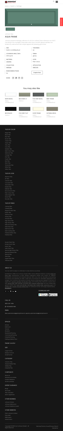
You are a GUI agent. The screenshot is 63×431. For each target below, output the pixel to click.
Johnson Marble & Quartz (12, 406)
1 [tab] (31, 24)
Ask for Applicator (10, 394)
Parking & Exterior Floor (11, 339)
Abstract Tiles (8, 176)
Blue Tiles (7, 137)
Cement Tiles (8, 180)
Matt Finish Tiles (9, 227)
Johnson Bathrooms (10, 404)
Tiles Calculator (9, 392)
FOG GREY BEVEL (38, 99)
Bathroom (8, 327)
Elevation (7, 331)
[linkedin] (13, 291)
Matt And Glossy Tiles (11, 224)
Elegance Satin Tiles (10, 210)
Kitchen (7, 325)
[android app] (43, 295)
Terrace (7, 329)
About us (7, 375)
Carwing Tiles (8, 208)
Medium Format (9, 353)
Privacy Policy (53, 426)
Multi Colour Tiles (9, 151)
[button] (53, 1)
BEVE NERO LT (23, 99)
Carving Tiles (8, 206)
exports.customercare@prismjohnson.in (37, 313)
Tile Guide (7, 390)
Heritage (19, 6)
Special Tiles (8, 254)
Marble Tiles (8, 187)
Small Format (8, 355)
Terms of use (45, 426)
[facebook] (6, 291)
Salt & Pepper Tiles (10, 195)
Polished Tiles (8, 235)
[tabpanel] (31, 17)
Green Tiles (8, 143)
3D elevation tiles (26, 282)
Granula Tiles (8, 218)
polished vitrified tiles (37, 283)
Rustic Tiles (8, 246)
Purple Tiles (8, 159)
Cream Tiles (8, 141)
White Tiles (8, 167)
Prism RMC (8, 415)
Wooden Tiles (8, 199)
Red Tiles (7, 161)
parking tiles (39, 285)
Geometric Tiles (9, 185)
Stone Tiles (8, 197)
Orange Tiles (8, 155)
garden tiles (8, 286)
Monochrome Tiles (10, 191)
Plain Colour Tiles (9, 193)
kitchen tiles (11, 283)
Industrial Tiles (9, 368)
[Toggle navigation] (56, 2)
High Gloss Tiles (9, 220)
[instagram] (10, 291)
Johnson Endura (9, 402)
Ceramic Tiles (8, 362)
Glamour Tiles (9, 214)
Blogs (6, 388)
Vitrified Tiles (8, 366)
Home (7, 6)
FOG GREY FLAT (23, 113)
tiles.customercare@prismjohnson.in (15, 313)
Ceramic (8, 62)
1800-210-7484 (9, 303)
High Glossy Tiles (9, 222)
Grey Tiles (7, 145)
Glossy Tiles (8, 216)
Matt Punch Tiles (9, 229)
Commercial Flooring (11, 335)
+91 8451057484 (11, 306)
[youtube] (15, 291)
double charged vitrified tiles (20, 286)
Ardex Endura (8, 419)
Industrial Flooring (10, 337)
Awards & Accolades (10, 377)
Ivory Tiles (7, 147)
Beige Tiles (8, 133)
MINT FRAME (50, 99)
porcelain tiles (27, 283)
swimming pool (48, 285)
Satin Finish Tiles (9, 248)
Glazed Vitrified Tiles (10, 364)
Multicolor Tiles (9, 153)
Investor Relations (10, 379)
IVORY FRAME (37, 113)
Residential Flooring (10, 333)
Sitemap (38, 426)
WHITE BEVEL (9, 99)
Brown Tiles (8, 139)
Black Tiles (8, 135)
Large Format (8, 351)
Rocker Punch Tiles (10, 244)
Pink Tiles (7, 157)
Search (12, 6)
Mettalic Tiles (8, 189)
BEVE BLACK (8, 113)
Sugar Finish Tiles (9, 258)
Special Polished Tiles (11, 252)
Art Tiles (7, 178)
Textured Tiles (8, 260)
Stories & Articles (9, 381)
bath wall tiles (19, 283)
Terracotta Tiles (9, 165)
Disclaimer (55, 428)
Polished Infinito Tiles (10, 233)
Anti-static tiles (31, 285)
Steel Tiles (7, 256)
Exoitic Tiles (8, 212)
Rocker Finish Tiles (10, 242)
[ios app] (53, 295)
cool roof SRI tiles (22, 285)
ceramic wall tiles (16, 282)
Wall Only (35, 67)
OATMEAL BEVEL (51, 113)
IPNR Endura (8, 417)
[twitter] (8, 291)
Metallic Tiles (8, 149)
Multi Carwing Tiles (10, 231)
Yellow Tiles (8, 169)
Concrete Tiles (9, 183)
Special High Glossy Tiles (11, 250)
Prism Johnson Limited (11, 413)
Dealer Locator (10, 343)
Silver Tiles (7, 163)
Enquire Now (61, 22)
